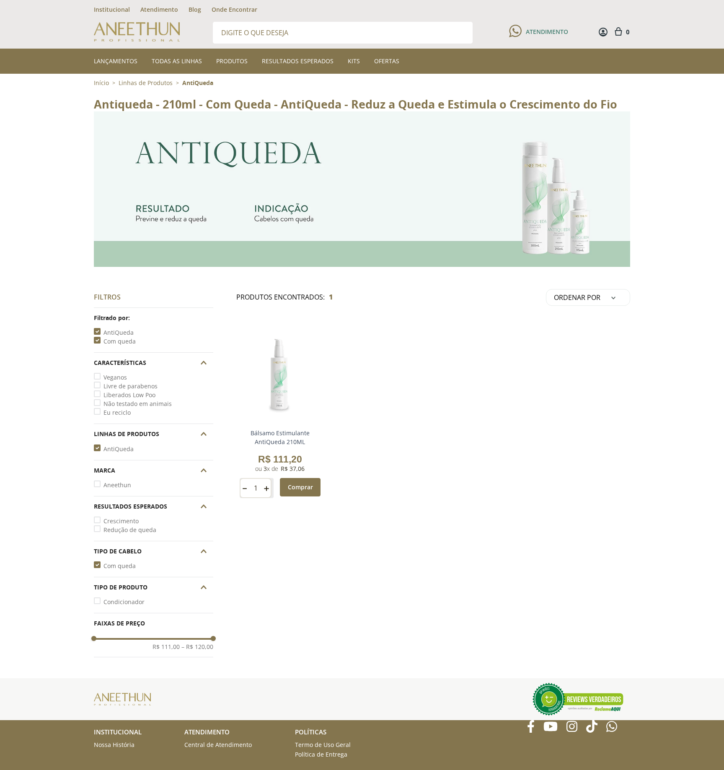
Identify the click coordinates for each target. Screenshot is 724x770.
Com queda (119, 341)
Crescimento (121, 521)
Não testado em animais (137, 404)
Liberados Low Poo (129, 395)
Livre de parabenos (130, 386)
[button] (153, 318)
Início (101, 83)
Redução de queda (129, 530)
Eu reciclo (117, 412)
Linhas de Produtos (146, 83)
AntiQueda (197, 83)
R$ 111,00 (166, 646)
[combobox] (343, 32)
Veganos (115, 377)
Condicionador (124, 602)
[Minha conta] (603, 32)
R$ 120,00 (197, 646)
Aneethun (117, 485)
